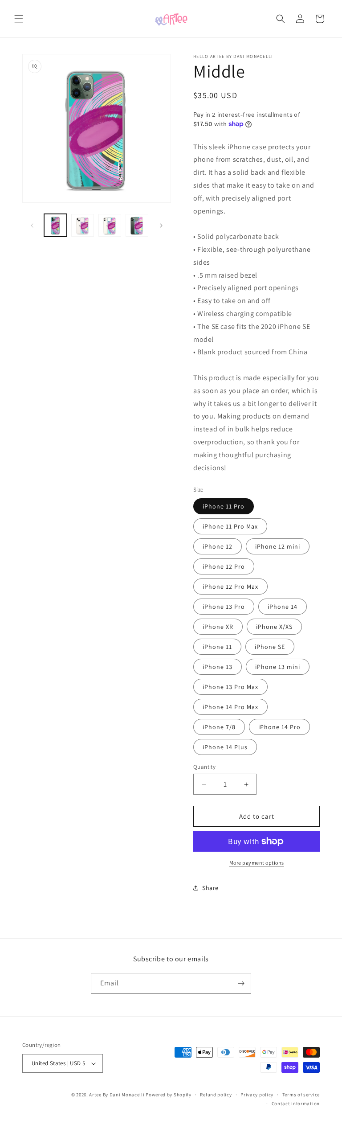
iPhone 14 (282, 607)
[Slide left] (32, 225)
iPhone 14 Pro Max (230, 707)
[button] (18, 19)
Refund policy (216, 1094)
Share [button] (210, 888)
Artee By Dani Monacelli (116, 1094)
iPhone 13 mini (277, 667)
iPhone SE (270, 647)
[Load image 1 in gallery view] (55, 225)
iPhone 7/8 (219, 727)
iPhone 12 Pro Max (230, 587)
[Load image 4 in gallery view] (82, 225)
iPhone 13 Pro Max (230, 687)
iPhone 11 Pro (223, 506)
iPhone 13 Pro (224, 607)
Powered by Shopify (168, 1094)
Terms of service (301, 1094)
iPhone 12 (217, 546)
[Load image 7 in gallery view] (137, 225)
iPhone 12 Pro (224, 566)
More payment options (256, 862)
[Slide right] (161, 225)
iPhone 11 (217, 647)
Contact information (296, 1103)
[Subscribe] (241, 983)
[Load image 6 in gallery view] (109, 225)
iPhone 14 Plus (225, 747)
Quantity (204, 767)
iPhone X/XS (274, 627)
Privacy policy (256, 1094)
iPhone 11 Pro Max (230, 526)
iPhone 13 (217, 667)
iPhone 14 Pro (279, 727)
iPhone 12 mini (277, 546)
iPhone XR (218, 627)
